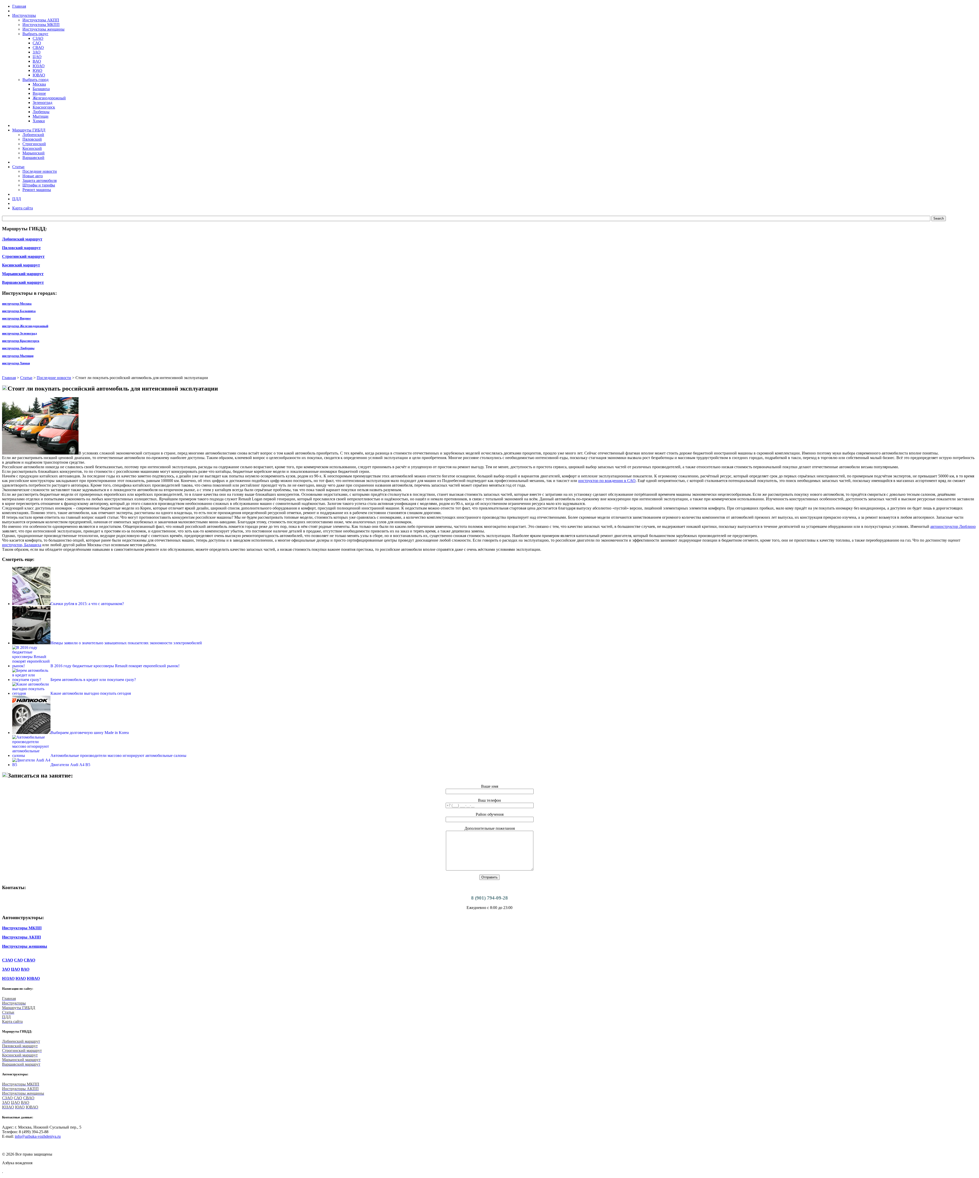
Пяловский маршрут (21, 248)
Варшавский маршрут (23, 282)
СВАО (38, 47)
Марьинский (33, 153)
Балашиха (41, 89)
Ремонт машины (36, 190)
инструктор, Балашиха (21, 545)
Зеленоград (42, 102)
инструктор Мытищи (17, 356)
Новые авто (32, 176)
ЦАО (37, 57)
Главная (9, 378)
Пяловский (32, 139)
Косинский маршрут (21, 265)
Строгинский (34, 144)
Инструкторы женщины (43, 29)
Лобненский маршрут (22, 239)
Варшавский (33, 157)
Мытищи (40, 116)
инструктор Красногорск (20, 341)
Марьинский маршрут (23, 274)
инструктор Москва (17, 303)
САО (37, 43)
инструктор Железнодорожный (25, 326)
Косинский (32, 148)
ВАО (37, 61)
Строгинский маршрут (23, 256)
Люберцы (41, 112)
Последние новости (39, 171)
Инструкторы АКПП (40, 20)
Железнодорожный (49, 98)
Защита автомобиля (39, 180)
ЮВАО (39, 75)
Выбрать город (35, 79)
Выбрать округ (35, 34)
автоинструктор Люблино (953, 526)
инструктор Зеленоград (19, 333)
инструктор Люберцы (18, 348)
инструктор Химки (16, 363)
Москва (39, 84)
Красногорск (44, 107)
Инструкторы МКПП (41, 24)
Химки (39, 121)
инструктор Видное (16, 318)
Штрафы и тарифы (38, 185)
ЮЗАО (39, 66)
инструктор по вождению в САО (607, 480)
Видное (39, 93)
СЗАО (38, 38)
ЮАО (37, 70)
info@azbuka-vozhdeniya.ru (38, 1136)
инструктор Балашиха (19, 311)
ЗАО (37, 52)
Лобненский (33, 134)
